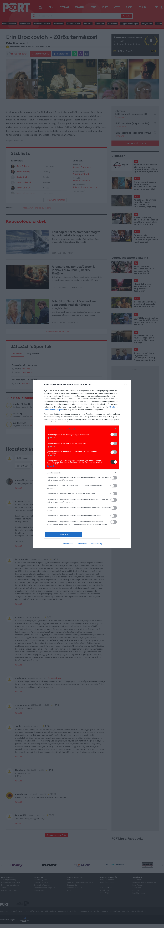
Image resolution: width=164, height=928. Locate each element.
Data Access (82, 543)
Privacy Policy (96, 543)
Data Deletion (67, 543)
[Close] (126, 384)
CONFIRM (63, 534)
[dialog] (82, 464)
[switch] (113, 434)
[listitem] (82, 428)
